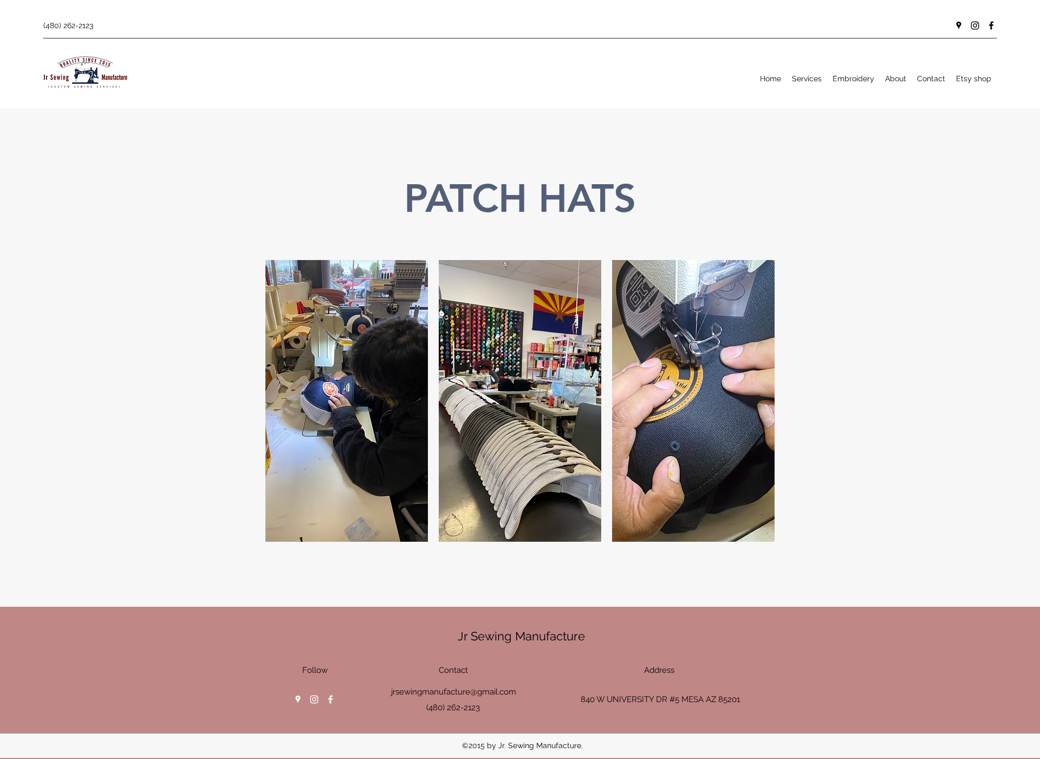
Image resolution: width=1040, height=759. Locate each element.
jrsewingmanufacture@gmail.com (453, 692)
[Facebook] (991, 25)
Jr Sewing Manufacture (521, 636)
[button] (346, 401)
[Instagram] (975, 25)
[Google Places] (958, 25)
